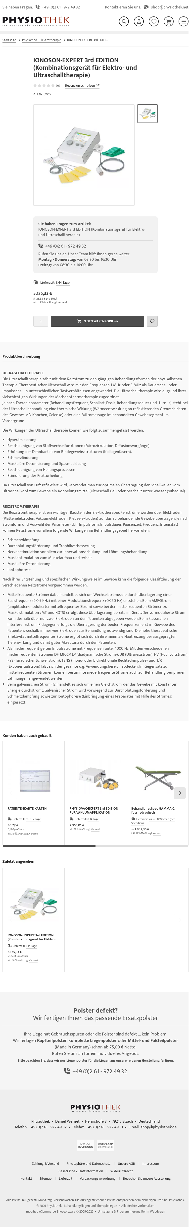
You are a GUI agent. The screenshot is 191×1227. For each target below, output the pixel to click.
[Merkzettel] (154, 21)
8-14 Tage (63, 282)
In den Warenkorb (97, 321)
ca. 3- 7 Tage (33, 819)
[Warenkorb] (169, 21)
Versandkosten (64, 1200)
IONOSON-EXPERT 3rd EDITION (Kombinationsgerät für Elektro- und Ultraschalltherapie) (31, 937)
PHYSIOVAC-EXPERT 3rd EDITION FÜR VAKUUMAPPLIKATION (94, 811)
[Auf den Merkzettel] (152, 321)
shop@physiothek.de (159, 1127)
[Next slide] (180, 793)
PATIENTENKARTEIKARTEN (27, 809)
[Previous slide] (11, 793)
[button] (147, 113)
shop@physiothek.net (170, 7)
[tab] (49, 849)
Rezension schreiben (80, 85)
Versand (62, 302)
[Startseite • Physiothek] (35, 25)
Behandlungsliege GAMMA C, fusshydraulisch (153, 811)
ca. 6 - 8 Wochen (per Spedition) (153, 821)
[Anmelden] (139, 21)
